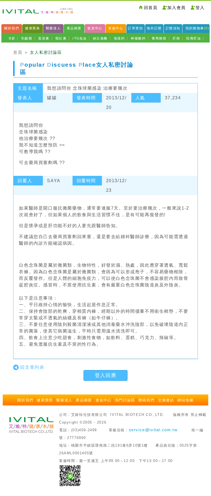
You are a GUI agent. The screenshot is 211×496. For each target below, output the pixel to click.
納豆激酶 (100, 38)
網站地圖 (185, 400)
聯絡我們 (146, 400)
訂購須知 (173, 28)
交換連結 (166, 400)
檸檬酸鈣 (138, 38)
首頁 (17, 52)
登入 (200, 7)
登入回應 (105, 375)
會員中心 (94, 28)
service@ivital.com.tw (153, 429)
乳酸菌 (26, 38)
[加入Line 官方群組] (70, 475)
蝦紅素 (61, 38)
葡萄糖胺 (159, 38)
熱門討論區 (125, 400)
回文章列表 (32, 367)
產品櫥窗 (74, 28)
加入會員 (176, 7)
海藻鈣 (119, 38)
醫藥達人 (53, 28)
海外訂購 (154, 28)
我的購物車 (197, 28)
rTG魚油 (80, 38)
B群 (12, 38)
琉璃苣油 (193, 38)
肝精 (176, 38)
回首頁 (151, 7)
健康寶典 (32, 28)
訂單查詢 (135, 28)
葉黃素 (43, 38)
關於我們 (11, 28)
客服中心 (115, 28)
